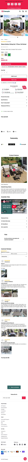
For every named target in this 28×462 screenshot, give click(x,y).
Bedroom (2, 412)
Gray (5, 54)
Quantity (3, 70)
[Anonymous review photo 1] (4, 273)
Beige (2, 54)
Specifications (4, 99)
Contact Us (3, 431)
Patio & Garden (4, 407)
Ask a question (4, 227)
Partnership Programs (5, 419)
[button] (4, 41)
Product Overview (5, 96)
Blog (2, 422)
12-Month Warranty (5, 221)
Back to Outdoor (15, 387)
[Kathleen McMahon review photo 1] (6, 293)
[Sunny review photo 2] (12, 333)
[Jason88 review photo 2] (17, 313)
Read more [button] (3, 288)
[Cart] (22, 11)
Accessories (3, 414)
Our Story (3, 421)
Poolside (2, 409)
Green (9, 54)
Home (2, 39)
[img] (7, 260)
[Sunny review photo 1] (4, 333)
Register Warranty (4, 438)
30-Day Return (4, 224)
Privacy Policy (4, 424)
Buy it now (14, 79)
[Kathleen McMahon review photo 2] (15, 293)
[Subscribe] (24, 398)
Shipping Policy (4, 218)
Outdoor (5, 39)
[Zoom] (22, 34)
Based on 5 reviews (5, 252)
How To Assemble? (5, 102)
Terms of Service (4, 426)
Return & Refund (4, 434)
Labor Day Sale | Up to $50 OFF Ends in (14, 1)
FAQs (2, 432)
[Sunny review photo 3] (21, 333)
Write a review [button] (14, 253)
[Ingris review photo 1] (6, 350)
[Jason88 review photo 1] (6, 313)
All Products (3, 405)
